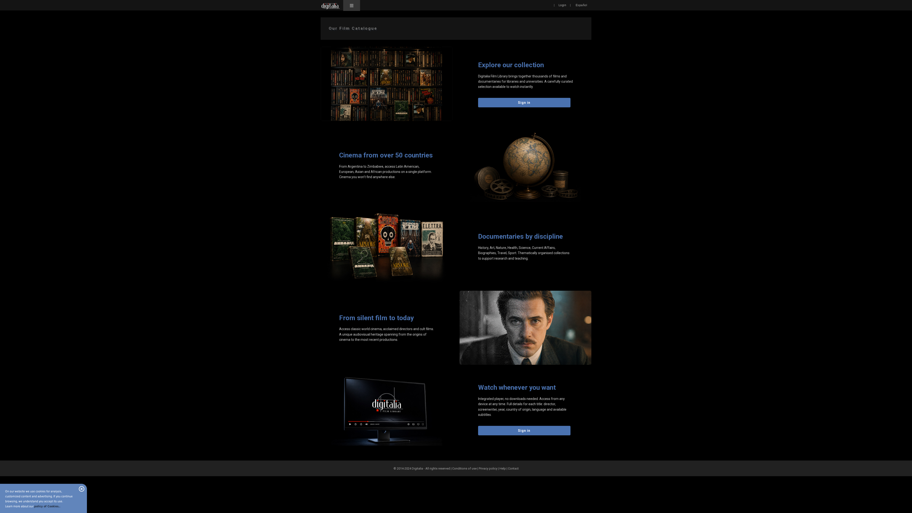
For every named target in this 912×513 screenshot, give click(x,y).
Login (562, 5)
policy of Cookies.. (47, 506)
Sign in (524, 102)
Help (502, 468)
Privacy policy (488, 468)
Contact (513, 468)
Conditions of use (464, 468)
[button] (351, 5)
